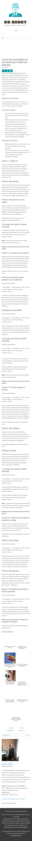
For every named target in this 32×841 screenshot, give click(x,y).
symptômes (5, 67)
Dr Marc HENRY (7, 764)
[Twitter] (10, 71)
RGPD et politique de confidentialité (12, 814)
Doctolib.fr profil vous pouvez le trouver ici (13, 799)
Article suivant (22, 728)
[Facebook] (4, 71)
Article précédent (10, 728)
